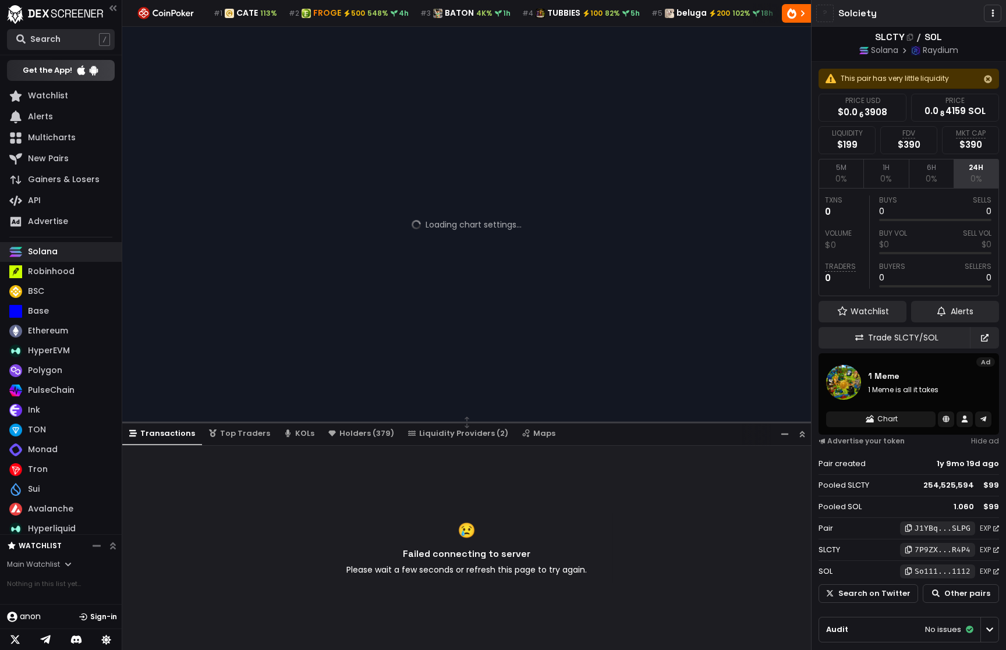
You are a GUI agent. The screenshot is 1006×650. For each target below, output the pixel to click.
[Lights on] (106, 639)
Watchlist (40, 545)
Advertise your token (866, 441)
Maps (544, 433)
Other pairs (967, 593)
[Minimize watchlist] (96, 546)
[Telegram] (45, 639)
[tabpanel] (909, 242)
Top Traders (245, 433)
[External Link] (984, 338)
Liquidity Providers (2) (463, 433)
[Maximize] (802, 433)
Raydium (940, 50)
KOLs (304, 433)
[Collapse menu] (113, 8)
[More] (992, 13)
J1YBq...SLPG (942, 528)
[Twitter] (15, 639)
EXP (985, 528)
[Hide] (988, 79)
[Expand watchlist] (113, 546)
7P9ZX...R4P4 (942, 549)
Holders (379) (366, 433)
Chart (887, 419)
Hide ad (985, 441)
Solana (884, 50)
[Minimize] (785, 433)
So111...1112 (942, 571)
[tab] (841, 173)
